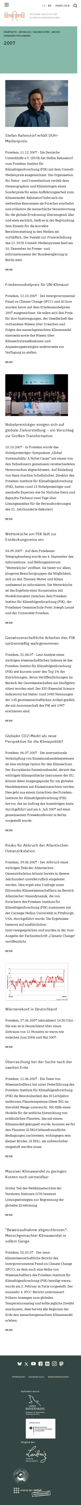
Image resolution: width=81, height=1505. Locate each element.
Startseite (10, 32)
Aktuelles (25, 32)
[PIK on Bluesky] (20, 1363)
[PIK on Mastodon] (61, 1363)
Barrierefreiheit (58, 1376)
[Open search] (74, 6)
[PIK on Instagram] (54, 1363)
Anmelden (62, 5)
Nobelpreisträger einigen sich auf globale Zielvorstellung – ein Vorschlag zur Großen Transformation (39, 430)
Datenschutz (36, 1376)
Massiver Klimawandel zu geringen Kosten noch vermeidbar (35, 1174)
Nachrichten (41, 32)
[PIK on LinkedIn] (47, 1363)
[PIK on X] (26, 1363)
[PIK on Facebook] (40, 1363)
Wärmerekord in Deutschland (31, 1009)
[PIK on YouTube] (34, 1363)
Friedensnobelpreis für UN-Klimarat (37, 284)
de (50, 5)
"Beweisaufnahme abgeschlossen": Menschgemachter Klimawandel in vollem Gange (36, 1235)
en (44, 5)
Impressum (18, 1376)
